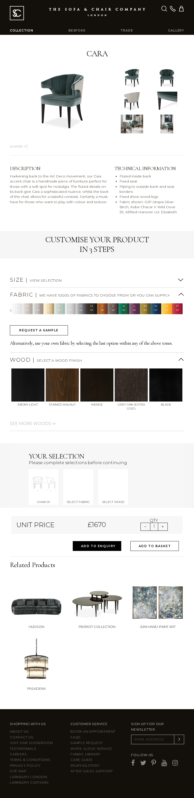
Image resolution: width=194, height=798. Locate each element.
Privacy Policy (25, 765)
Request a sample (39, 330)
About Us (19, 731)
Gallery (176, 30)
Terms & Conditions (30, 760)
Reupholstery (85, 765)
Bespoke (77, 30)
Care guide (81, 760)
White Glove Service (91, 749)
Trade (126, 30)
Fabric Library (85, 754)
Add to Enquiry (98, 546)
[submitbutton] (179, 739)
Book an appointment (92, 731)
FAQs (75, 737)
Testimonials (23, 749)
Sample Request (86, 743)
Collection (21, 30)
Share (17, 146)
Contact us (22, 737)
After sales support (91, 771)
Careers (18, 754)
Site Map (18, 771)
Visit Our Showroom (31, 743)
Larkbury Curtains (29, 782)
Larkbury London (28, 777)
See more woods (31, 423)
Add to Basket (155, 546)
